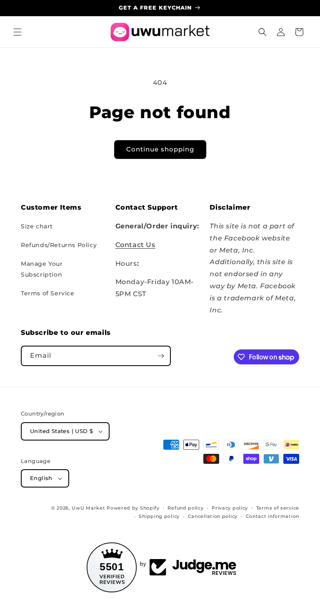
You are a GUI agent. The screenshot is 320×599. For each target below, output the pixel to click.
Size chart (37, 226)
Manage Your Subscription (42, 269)
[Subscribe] (161, 356)
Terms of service (277, 508)
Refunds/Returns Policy (59, 245)
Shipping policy (159, 516)
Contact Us (135, 245)
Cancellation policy (213, 516)
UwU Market (88, 508)
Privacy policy (230, 508)
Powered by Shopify (133, 508)
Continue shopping (160, 149)
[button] (17, 32)
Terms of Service (48, 293)
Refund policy (185, 508)
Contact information (272, 516)
